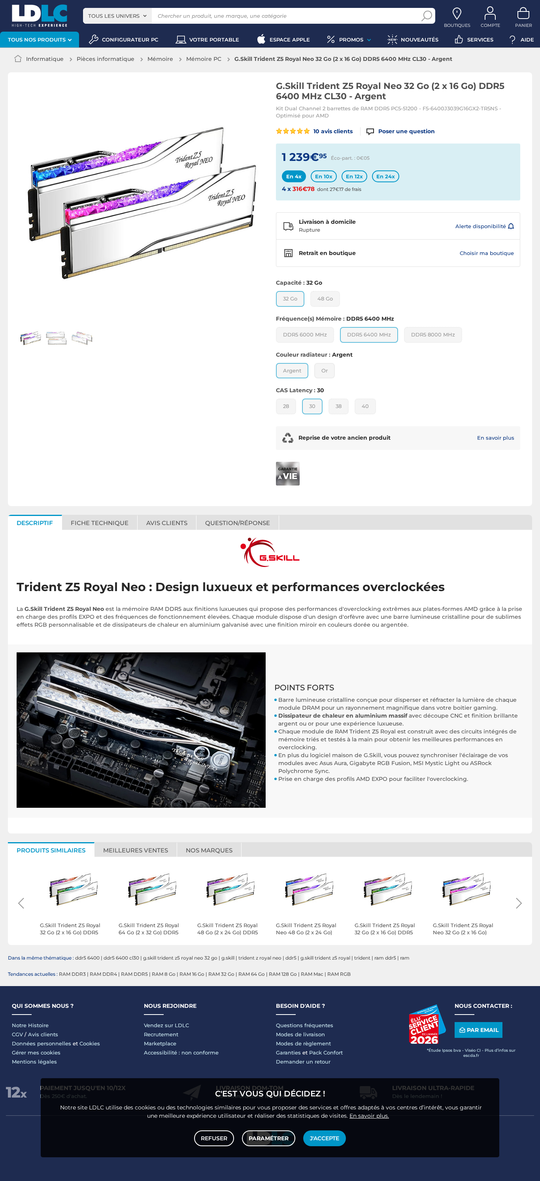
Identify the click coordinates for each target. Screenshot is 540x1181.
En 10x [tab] (323, 176)
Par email (482, 1030)
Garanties (288, 1052)
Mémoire (160, 58)
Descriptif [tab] (35, 523)
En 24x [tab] (385, 176)
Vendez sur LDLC (166, 1025)
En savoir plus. (369, 1115)
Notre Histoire (30, 1025)
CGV (17, 1034)
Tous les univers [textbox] (114, 16)
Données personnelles (41, 1043)
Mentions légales (34, 1061)
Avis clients (43, 1034)
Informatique (45, 58)
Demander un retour (303, 1061)
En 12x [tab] (354, 176)
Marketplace (160, 1043)
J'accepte (324, 1138)
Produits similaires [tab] (51, 850)
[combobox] (117, 16)
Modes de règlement (303, 1043)
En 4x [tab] (294, 176)
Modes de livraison (300, 1034)
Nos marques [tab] (209, 850)
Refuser (214, 1138)
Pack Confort (326, 1052)
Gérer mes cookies (36, 1052)
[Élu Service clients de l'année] (427, 1041)
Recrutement (161, 1034)
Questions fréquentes (304, 1025)
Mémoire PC (203, 58)
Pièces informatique (105, 58)
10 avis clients (332, 131)
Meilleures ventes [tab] (135, 850)
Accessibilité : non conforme (181, 1052)
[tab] (237, 522)
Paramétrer (269, 1138)
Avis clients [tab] (166, 523)
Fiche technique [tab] (99, 523)
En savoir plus (495, 438)
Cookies (89, 1043)
